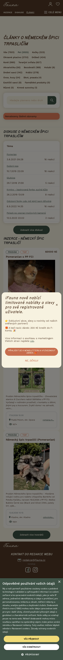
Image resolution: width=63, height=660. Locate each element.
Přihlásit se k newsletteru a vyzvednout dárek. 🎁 (31, 352)
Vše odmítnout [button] (31, 647)
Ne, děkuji (31, 361)
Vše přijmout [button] (31, 638)
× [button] (59, 582)
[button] (31, 654)
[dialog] (31, 619)
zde (32, 341)
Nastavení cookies (21, 628)
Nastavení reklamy (22, 625)
